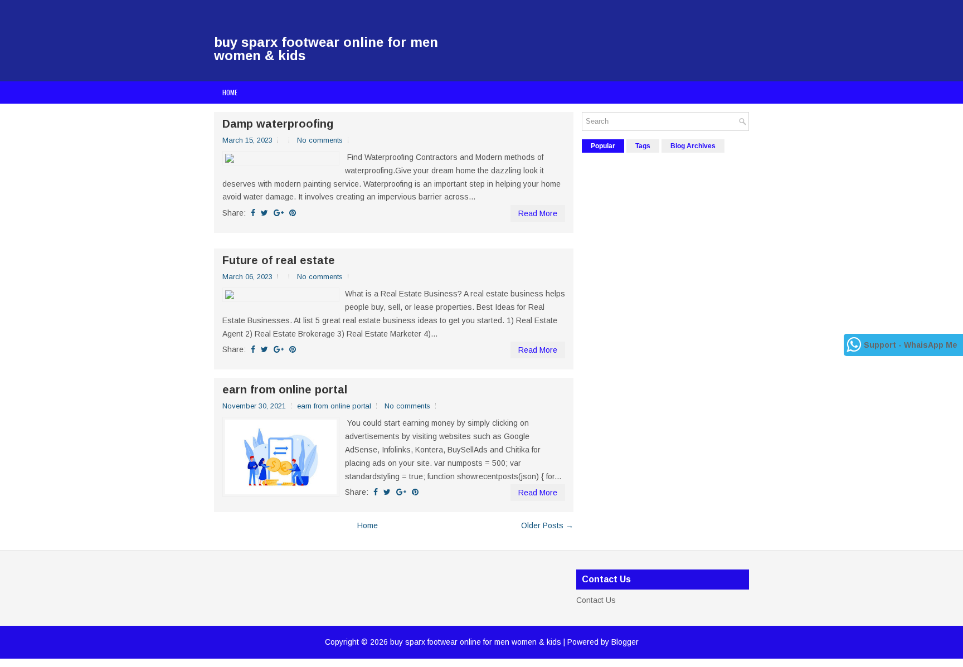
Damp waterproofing (277, 124)
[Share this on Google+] (278, 212)
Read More (537, 213)
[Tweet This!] (264, 212)
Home (229, 92)
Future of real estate (278, 260)
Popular (603, 146)
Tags (642, 146)
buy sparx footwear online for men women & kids (326, 49)
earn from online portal (284, 389)
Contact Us (596, 600)
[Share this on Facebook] (253, 212)
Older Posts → (547, 525)
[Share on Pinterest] (292, 212)
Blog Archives (693, 146)
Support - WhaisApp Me (910, 344)
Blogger (625, 641)
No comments (320, 140)
